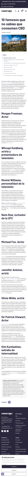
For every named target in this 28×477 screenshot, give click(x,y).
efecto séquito (9, 142)
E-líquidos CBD (5, 444)
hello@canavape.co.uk (6, 428)
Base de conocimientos (19, 454)
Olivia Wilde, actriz (8, 71)
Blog (16, 416)
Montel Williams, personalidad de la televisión (14, 63)
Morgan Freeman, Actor (10, 58)
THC (9, 208)
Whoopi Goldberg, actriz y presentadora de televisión (14, 60)
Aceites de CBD (14, 373)
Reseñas (17, 433)
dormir (8, 374)
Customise (14, 470)
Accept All (14, 466)
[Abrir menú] (26, 11)
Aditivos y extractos (6, 447)
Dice (7, 250)
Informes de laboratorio (18, 429)
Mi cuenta (17, 440)
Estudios (3, 256)
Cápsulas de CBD (5, 442)
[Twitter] (5, 431)
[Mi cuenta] (18, 11)
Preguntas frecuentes (20, 418)
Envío (16, 444)
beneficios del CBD (6, 83)
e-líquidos (16, 87)
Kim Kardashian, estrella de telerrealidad (13, 75)
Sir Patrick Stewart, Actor (10, 73)
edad (5, 247)
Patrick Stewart (5, 324)
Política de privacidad (20, 451)
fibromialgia (5, 134)
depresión (3, 292)
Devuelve (17, 447)
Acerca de (17, 420)
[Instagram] (8, 431)
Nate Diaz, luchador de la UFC (11, 65)
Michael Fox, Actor (8, 67)
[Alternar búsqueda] (15, 11)
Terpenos (3, 451)
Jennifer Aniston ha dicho (12, 278)
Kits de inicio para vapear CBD (5, 454)
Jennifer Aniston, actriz (9, 69)
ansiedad (15, 280)
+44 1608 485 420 (5, 426)
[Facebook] (2, 431)
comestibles (13, 170)
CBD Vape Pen (4, 449)
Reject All (14, 474)
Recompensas (18, 442)
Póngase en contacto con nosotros (20, 426)
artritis (14, 336)
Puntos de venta (19, 423)
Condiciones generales (20, 449)
